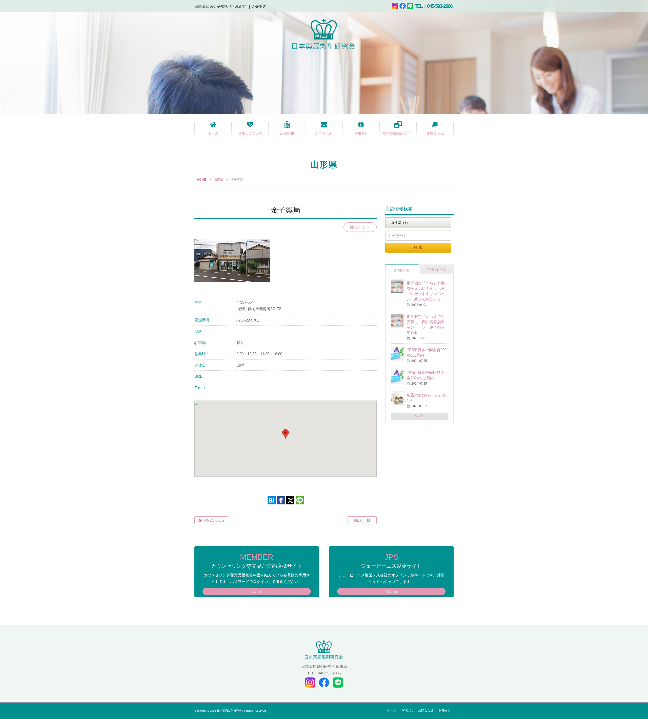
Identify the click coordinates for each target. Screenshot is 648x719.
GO (254, 591)
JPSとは (407, 710)
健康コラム (435, 133)
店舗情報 (287, 133)
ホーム (213, 133)
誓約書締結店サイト (398, 133)
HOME (201, 179)
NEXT (359, 520)
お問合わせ (324, 133)
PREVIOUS (214, 520)
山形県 (218, 179)
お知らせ (361, 133)
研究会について (250, 133)
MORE (419, 416)
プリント (362, 227)
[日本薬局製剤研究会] (324, 35)
